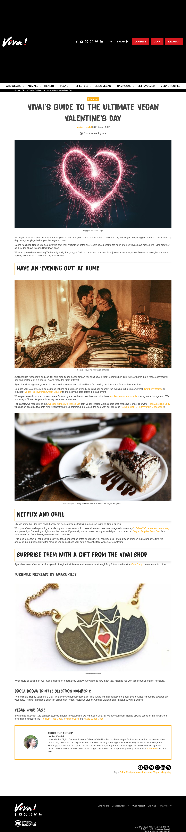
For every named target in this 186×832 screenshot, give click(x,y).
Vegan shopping (162, 772)
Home (17, 90)
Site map (152, 806)
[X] (146, 767)
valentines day (144, 772)
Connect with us (119, 806)
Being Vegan (103, 86)
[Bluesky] (151, 767)
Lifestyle (82, 86)
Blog (24, 90)
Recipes (130, 772)
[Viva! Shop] (127, 41)
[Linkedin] (163, 767)
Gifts (122, 772)
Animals (32, 86)
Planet (65, 86)
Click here (152, 748)
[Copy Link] (168, 767)
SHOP (121, 41)
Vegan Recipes (170, 86)
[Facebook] (140, 767)
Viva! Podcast (138, 806)
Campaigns (124, 86)
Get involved (146, 86)
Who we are (13, 86)
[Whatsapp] (157, 767)
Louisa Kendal (84, 127)
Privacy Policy (165, 806)
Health (49, 86)
